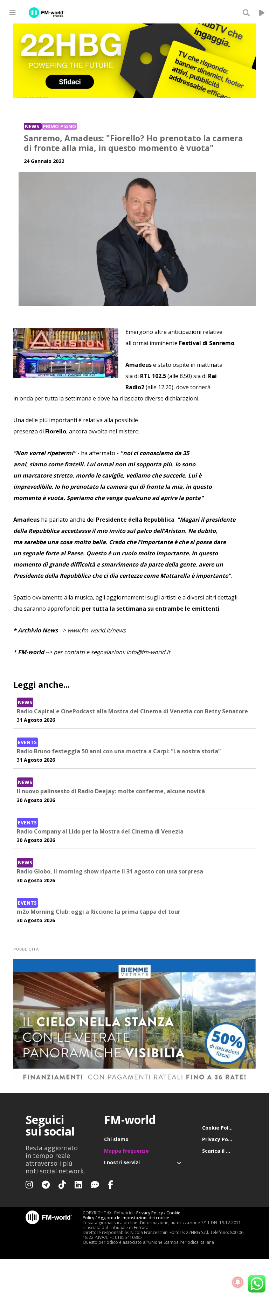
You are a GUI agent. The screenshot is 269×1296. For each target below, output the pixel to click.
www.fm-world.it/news (96, 630)
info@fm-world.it (148, 652)
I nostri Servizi (122, 1162)
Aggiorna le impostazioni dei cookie (133, 1218)
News (33, 126)
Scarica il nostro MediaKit (222, 1150)
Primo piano (59, 126)
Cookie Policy (218, 1127)
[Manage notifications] (237, 1282)
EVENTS (27, 742)
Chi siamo (116, 1139)
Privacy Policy (219, 1139)
